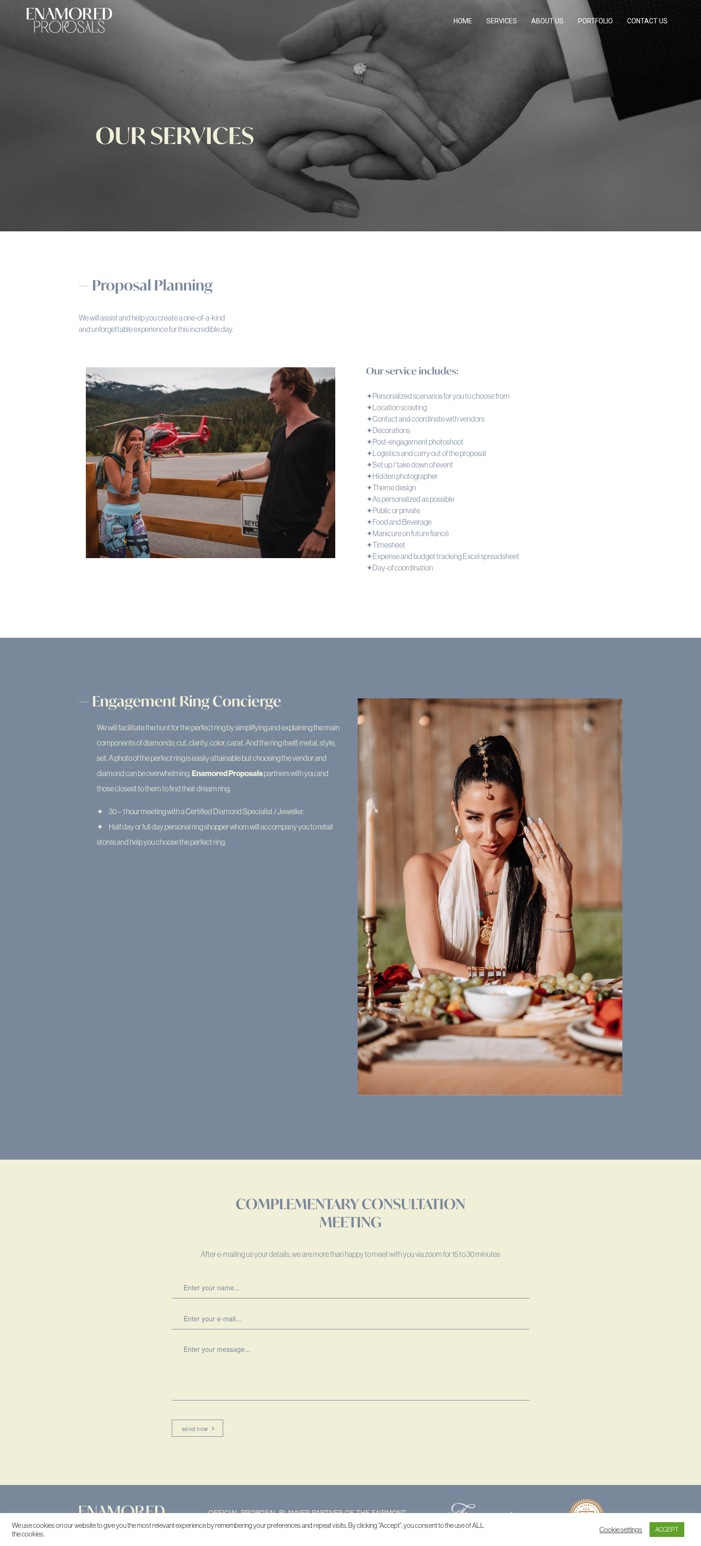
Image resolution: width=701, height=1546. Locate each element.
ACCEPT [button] (667, 1529)
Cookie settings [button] (620, 1529)
